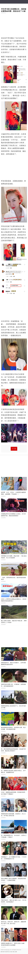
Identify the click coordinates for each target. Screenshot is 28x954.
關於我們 (3, 951)
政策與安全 (7, 951)
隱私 (14, 951)
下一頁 (14, 448)
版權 (16, 951)
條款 (11, 951)
